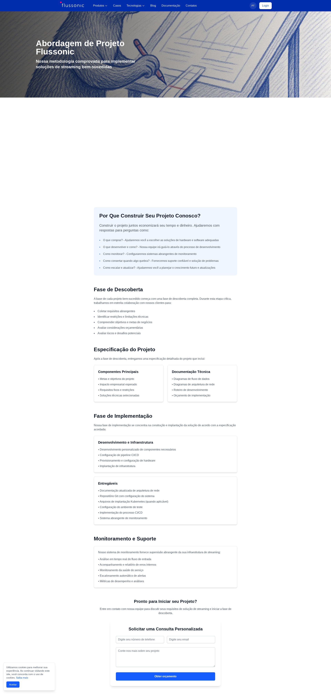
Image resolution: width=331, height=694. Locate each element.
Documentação (171, 5)
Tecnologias (134, 5)
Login (265, 5)
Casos (117, 5)
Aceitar (13, 684)
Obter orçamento (165, 676)
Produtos (98, 5)
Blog (153, 5)
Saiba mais (22, 677)
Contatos (191, 5)
